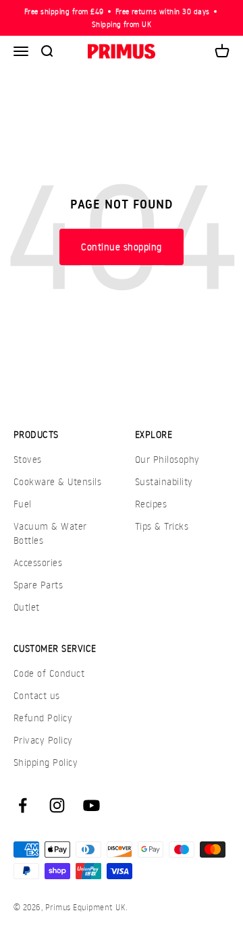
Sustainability (164, 481)
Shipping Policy (46, 762)
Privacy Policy (43, 740)
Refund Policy (43, 717)
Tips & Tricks (161, 526)
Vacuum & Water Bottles (50, 533)
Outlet (27, 607)
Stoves (28, 459)
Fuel (23, 503)
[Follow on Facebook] (23, 805)
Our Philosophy (167, 459)
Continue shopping (121, 246)
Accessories (38, 562)
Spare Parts (38, 584)
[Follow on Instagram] (57, 805)
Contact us (37, 695)
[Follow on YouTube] (91, 805)
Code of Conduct (49, 673)
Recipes (151, 503)
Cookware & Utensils (57, 481)
